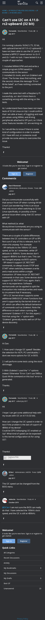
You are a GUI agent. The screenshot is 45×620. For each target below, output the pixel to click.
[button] (4, 32)
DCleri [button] (11, 472)
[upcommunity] (23, 2)
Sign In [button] (15, 174)
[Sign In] (41, 2)
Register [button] (29, 174)
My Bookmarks (22, 568)
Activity (7, 563)
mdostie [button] (12, 499)
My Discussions (10, 573)
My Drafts (22, 578)
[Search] (37, 2)
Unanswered (22, 588)
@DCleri (6, 507)
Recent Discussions (12, 558)
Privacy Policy (22, 619)
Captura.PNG (13, 457)
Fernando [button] (12, 31)
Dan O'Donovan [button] (15, 186)
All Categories (9, 552)
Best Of (7, 583)
